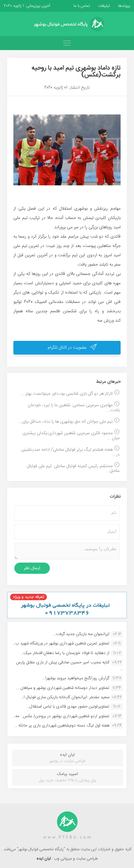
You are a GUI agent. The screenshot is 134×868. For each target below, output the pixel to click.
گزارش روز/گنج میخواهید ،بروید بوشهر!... (75, 678)
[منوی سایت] (67, 43)
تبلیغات (103, 5)
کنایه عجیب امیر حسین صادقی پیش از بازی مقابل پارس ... (69, 665)
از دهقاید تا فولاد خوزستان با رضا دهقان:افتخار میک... (65, 653)
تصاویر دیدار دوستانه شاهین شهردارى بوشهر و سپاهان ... (62, 688)
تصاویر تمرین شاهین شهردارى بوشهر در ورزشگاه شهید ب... (60, 643)
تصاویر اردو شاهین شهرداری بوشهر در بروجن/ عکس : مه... (60, 716)
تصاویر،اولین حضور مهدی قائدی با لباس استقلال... (68, 706)
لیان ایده (44, 858)
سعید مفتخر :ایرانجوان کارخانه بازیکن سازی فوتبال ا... (65, 697)
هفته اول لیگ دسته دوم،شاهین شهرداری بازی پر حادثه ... (61, 725)
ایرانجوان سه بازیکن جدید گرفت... (81, 634)
